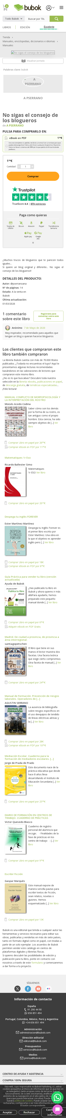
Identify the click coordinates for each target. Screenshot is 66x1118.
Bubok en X (17, 989)
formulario (37, 962)
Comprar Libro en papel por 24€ (26, 682)
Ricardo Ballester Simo (18, 464)
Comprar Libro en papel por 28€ (25, 741)
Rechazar (29, 1112)
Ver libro (40, 472)
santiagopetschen (16, 643)
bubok (24, 69)
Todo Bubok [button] (12, 18)
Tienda (6, 37)
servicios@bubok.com (35, 1049)
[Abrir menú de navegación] (61, 7)
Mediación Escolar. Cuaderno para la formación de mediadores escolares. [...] (29, 757)
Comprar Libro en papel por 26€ (26, 442)
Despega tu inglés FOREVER (21, 516)
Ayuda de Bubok (14, 583)
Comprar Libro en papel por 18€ (25, 562)
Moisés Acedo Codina (18, 404)
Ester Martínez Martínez (19, 523)
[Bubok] (27, 7)
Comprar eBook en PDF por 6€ (26, 566)
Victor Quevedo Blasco (18, 822)
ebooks (32, 381)
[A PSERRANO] (33, 81)
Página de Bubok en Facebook (28, 989)
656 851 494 (34, 1013)
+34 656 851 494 (35, 1022)
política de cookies (24, 1100)
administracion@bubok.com (35, 1032)
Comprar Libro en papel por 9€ (26, 860)
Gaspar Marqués (15, 881)
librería (23, 381)
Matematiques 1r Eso (18, 457)
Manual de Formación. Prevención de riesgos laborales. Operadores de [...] (32, 697)
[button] (50, 7)
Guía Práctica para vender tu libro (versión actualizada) (30, 578)
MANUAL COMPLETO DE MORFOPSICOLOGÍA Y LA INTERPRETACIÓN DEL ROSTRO (32, 398)
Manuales (8, 45)
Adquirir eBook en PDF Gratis (24, 626)
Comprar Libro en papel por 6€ (26, 622)
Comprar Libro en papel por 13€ (25, 919)
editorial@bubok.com (35, 1041)
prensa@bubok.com (35, 1058)
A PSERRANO (33, 98)
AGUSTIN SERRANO (16, 702)
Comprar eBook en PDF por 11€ (27, 447)
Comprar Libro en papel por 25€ (26, 801)
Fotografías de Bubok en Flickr (48, 989)
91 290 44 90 (34, 1009)
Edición (25, 27)
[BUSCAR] (56, 19)
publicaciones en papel (49, 381)
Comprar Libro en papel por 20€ (26, 503)
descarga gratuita (15, 385)
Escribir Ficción (14, 874)
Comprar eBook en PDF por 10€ (27, 745)
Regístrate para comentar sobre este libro (48, 316)
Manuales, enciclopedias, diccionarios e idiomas (29, 41)
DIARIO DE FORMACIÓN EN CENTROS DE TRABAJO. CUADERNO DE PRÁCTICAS (28, 816)
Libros (7, 27)
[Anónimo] (7, 328)
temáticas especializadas (43, 385)
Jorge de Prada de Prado (19, 763)
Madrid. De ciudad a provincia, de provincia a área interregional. (32, 638)
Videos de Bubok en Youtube (38, 989)
